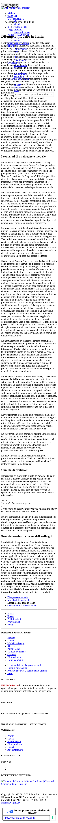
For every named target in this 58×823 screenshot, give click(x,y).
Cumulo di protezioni (17, 668)
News (16, 38)
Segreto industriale (16, 651)
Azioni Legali (20, 26)
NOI (9, 13)
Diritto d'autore (14, 657)
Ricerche (11, 646)
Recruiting (19, 76)
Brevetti (17, 18)
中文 (16, 90)
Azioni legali (13, 649)
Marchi (17, 21)
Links (16, 57)
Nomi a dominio (22, 32)
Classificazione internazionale (21, 605)
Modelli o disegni (15, 643)
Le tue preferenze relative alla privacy (32, 811)
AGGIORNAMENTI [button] (18, 35)
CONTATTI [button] (13, 62)
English (17, 84)
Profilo (10, 736)
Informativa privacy (10, 802)
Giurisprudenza (14, 744)
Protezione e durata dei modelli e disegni (27, 670)
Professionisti (20, 65)
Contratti (18, 29)
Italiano (17, 87)
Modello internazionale (18, 600)
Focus (16, 51)
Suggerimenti (20, 73)
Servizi (10, 613)
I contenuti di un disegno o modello (24, 665)
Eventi (17, 40)
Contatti (11, 747)
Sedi (16, 68)
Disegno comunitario (17, 597)
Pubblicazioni (20, 49)
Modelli (17, 24)
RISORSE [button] (12, 46)
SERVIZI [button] (12, 15)
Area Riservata (21, 60)
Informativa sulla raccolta (20, 817)
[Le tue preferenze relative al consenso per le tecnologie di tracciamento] (53, 818)
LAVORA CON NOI (18, 79)
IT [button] (8, 82)
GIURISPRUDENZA (18, 43)
